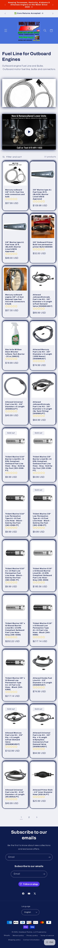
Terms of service (47, 935)
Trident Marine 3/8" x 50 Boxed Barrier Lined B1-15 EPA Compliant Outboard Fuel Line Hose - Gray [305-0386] (15, 629)
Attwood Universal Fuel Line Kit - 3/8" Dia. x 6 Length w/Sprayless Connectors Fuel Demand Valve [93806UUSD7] (41, 740)
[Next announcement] (53, 5)
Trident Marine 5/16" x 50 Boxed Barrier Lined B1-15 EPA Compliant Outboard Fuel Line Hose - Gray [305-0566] (42, 574)
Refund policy (18, 935)
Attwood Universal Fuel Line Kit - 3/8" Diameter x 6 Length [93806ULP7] (15, 405)
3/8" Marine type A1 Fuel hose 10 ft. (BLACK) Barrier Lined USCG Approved (14, 246)
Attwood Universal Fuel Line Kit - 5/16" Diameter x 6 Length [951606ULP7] (15, 793)
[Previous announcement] (5, 5)
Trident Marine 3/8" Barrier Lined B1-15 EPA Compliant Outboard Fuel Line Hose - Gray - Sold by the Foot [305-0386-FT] (42, 463)
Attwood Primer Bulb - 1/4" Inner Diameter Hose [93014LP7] (43, 792)
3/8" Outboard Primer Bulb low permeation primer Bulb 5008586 (43, 244)
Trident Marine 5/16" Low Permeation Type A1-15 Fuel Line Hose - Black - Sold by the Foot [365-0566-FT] (15, 519)
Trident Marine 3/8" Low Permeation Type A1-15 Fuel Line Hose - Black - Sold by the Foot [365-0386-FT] (42, 519)
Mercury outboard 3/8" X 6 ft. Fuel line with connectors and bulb (15, 193)
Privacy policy (32, 935)
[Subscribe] (49, 857)
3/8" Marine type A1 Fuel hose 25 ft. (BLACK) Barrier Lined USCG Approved (42, 194)
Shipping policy (14, 940)
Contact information (31, 940)
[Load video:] (29, 132)
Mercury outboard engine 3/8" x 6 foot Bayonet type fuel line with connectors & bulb (15, 299)
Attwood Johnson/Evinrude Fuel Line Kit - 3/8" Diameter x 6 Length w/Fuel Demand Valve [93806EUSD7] (42, 300)
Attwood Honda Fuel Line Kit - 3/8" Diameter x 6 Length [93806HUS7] (42, 681)
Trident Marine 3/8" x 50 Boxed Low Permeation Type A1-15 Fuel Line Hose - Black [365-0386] (15, 683)
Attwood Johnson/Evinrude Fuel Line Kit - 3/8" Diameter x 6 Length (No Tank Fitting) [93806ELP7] (42, 407)
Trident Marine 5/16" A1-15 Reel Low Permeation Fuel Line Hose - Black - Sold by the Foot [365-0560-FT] (15, 574)
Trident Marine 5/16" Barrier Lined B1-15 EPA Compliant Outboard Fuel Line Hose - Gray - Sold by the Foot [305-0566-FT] (15, 463)
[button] (6, 30)
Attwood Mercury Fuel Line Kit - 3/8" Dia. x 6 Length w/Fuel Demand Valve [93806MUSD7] (14, 738)
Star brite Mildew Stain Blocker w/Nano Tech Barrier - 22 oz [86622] (15, 352)
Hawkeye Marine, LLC (27, 932)
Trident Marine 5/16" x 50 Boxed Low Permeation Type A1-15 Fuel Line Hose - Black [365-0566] (42, 629)
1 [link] (21, 817)
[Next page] (37, 817)
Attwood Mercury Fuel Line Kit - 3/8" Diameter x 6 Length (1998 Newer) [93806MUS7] (42, 354)
